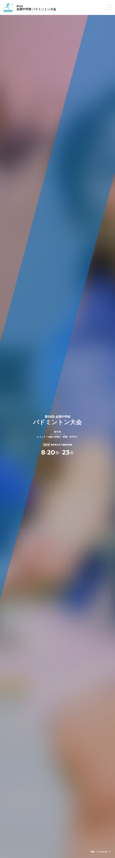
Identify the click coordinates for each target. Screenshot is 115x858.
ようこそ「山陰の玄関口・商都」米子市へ (57, 434)
